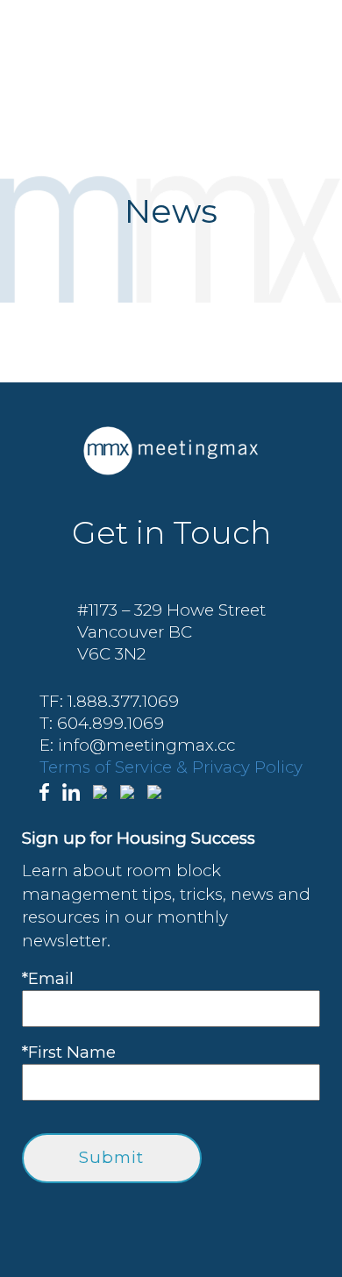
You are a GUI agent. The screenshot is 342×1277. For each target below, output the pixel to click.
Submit (111, 1157)
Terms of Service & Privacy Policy (171, 767)
